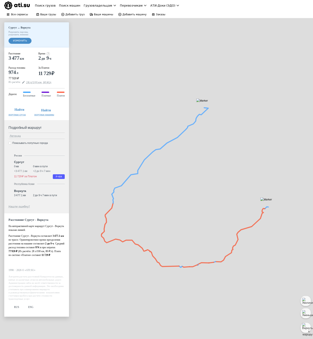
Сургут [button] (19, 161)
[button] (267, 204)
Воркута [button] (20, 190)
